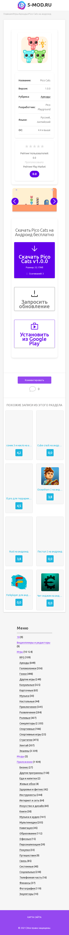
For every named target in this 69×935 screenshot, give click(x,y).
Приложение (25, 761)
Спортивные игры (30, 734)
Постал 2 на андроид (50, 551)
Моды (20, 756)
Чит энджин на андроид (50, 595)
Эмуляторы (26, 894)
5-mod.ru (39, 4)
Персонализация (29, 844)
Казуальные (26, 684)
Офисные (25, 839)
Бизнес (23, 767)
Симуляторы (27, 723)
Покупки (24, 850)
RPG (21, 657)
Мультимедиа (28, 822)
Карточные (26, 690)
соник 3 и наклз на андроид (19, 445)
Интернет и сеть (29, 800)
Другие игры (27, 679)
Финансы (25, 883)
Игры (20, 651)
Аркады (45, 96)
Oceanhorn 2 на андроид (50, 489)
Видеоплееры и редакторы (33, 642)
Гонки (23, 673)
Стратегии (25, 739)
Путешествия (27, 855)
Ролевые (24, 717)
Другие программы (31, 773)
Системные (26, 866)
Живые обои (27, 784)
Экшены (24, 750)
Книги (23, 811)
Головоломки (27, 668)
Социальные (27, 872)
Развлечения (27, 712)
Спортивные (27, 728)
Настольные (26, 701)
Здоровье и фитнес (31, 789)
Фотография (27, 888)
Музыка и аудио (29, 817)
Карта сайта (34, 917)
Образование (27, 833)
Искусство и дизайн (31, 806)
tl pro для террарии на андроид (19, 498)
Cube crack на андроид (50, 445)
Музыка (24, 695)
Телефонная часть (30, 877)
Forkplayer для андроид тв (19, 595)
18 (18, 637)
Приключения (27, 706)
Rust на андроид (18, 551)
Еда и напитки (28, 778)
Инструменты (27, 795)
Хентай (23, 745)
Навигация (26, 828)
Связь (23, 861)
